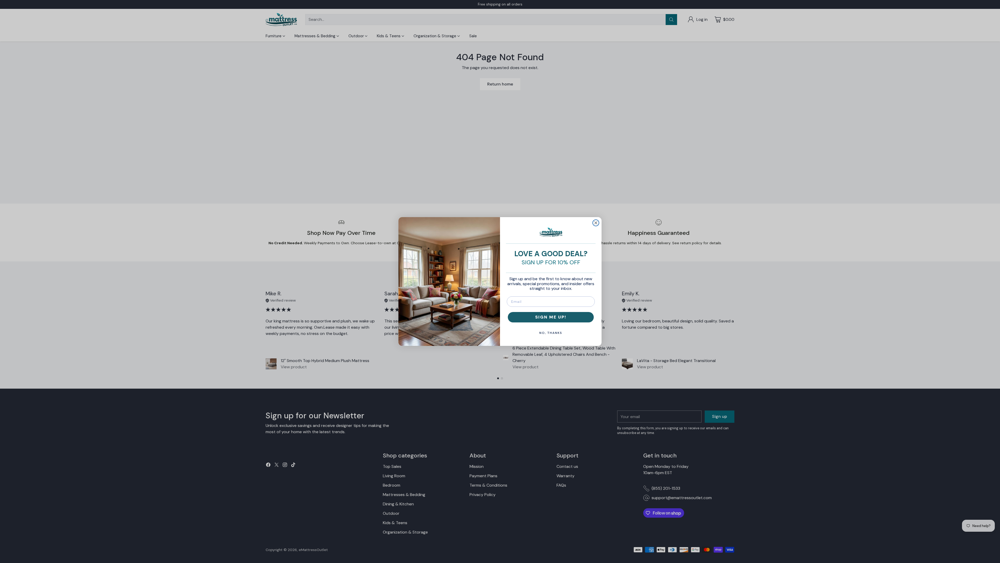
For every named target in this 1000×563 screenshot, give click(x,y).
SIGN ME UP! (550, 317)
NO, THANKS (550, 333)
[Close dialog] (596, 223)
